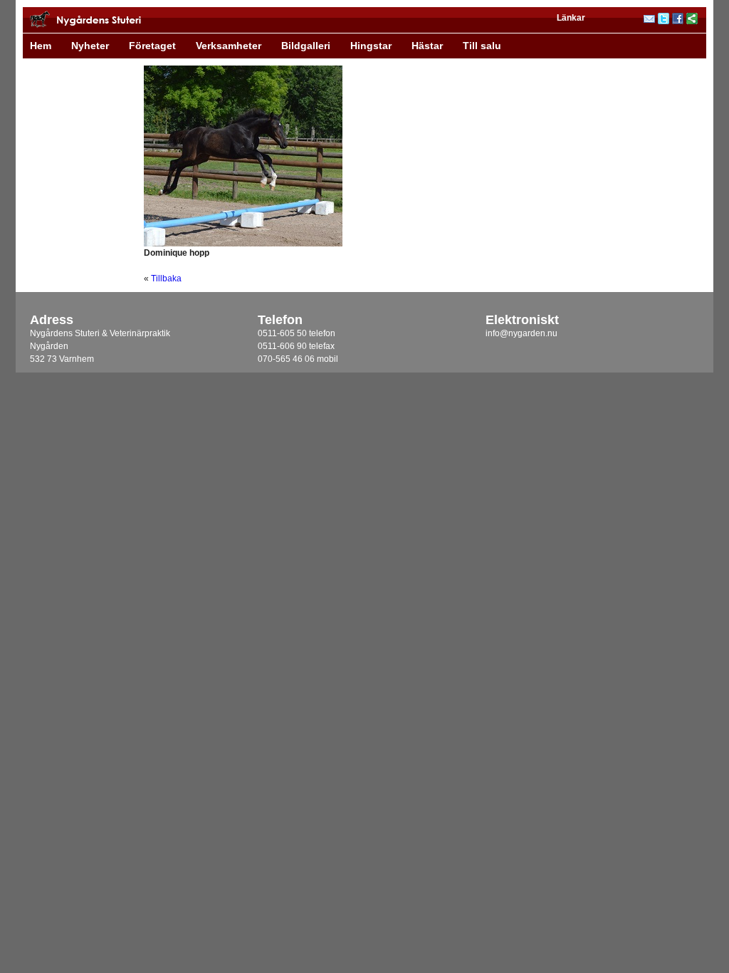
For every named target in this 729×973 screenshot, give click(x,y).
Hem (40, 45)
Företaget (152, 45)
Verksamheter (228, 45)
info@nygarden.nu (521, 333)
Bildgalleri (305, 45)
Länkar (571, 18)
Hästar (427, 45)
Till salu (482, 45)
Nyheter (90, 45)
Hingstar (371, 45)
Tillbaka (166, 278)
